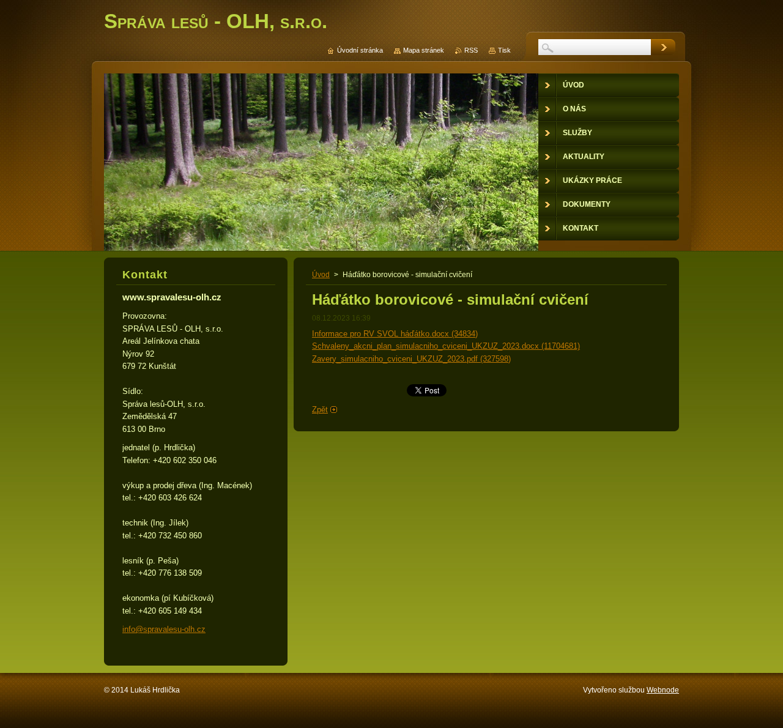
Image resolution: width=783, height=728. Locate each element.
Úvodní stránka (360, 50)
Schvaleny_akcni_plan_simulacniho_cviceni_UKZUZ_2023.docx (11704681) (446, 346)
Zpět (320, 409)
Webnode (663, 690)
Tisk (504, 50)
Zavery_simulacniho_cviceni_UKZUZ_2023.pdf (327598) (411, 358)
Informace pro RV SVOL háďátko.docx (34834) (395, 333)
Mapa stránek (423, 50)
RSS (471, 50)
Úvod (321, 274)
